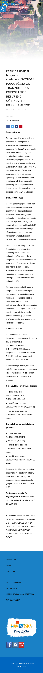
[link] (3, 9)
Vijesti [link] (24, 110)
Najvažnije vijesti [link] (13, 110)
